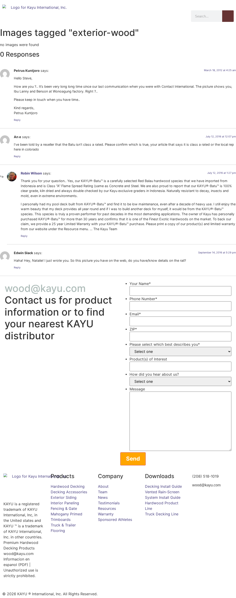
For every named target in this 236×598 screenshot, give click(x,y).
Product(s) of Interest (148, 359)
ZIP (133, 329)
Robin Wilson (31, 173)
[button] (183, 14)
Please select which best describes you (165, 344)
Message (137, 389)
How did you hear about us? (154, 374)
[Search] (228, 16)
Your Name (140, 283)
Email (135, 314)
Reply (17, 120)
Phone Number (143, 299)
